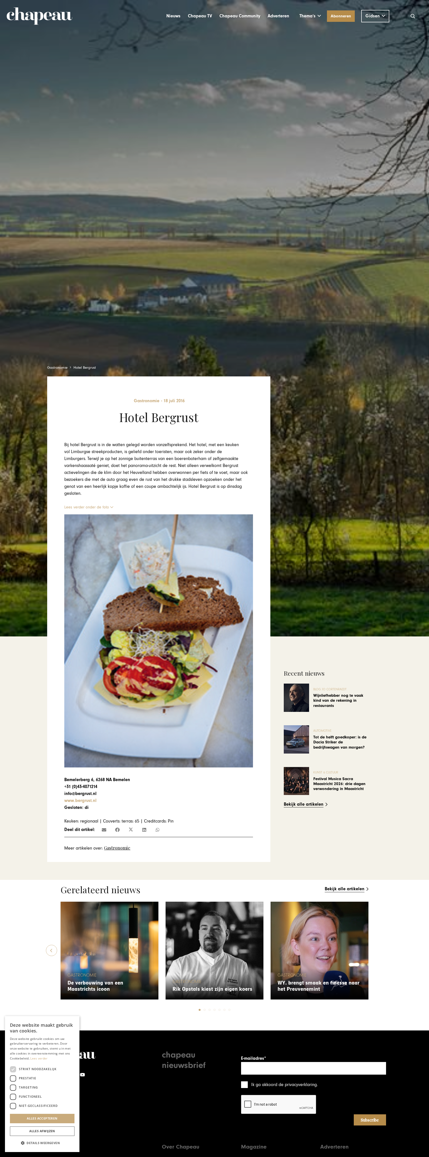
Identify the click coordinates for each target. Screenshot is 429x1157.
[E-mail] (104, 829)
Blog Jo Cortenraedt (330, 689)
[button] (310, 16)
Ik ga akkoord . (284, 1084)
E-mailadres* (253, 1058)
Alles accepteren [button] (42, 1118)
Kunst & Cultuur (325, 772)
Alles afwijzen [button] (42, 1131)
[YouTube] (82, 1074)
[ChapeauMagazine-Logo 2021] (39, 16)
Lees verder (38, 1058)
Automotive (322, 731)
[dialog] (42, 1084)
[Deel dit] (117, 829)
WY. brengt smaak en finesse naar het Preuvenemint (318, 986)
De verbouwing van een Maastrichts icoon (95, 986)
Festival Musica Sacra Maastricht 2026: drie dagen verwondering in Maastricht (339, 784)
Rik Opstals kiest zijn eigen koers (212, 989)
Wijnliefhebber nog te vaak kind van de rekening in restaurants (338, 700)
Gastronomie (117, 848)
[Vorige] (51, 950)
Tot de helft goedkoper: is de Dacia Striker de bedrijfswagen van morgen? (339, 742)
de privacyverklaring (298, 1084)
